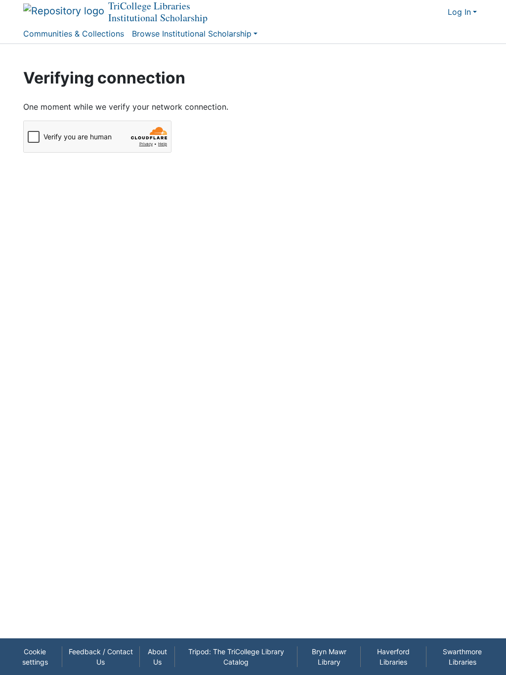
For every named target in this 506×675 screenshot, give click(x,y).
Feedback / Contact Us (101, 656)
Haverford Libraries (393, 656)
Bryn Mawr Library (329, 656)
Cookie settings (35, 656)
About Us (157, 656)
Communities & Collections (73, 34)
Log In (459, 12)
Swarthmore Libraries (462, 656)
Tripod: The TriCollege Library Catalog (236, 656)
